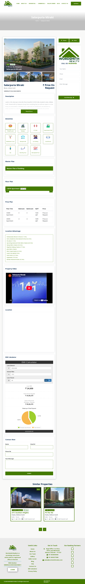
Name (7, 444)
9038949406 (72, 63)
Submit (29, 473)
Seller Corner (51, 3)
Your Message (9, 458)
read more (29, 111)
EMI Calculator (32, 569)
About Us (23, 3)
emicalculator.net (29, 431)
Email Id (32, 444)
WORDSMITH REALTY (13, 581)
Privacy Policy (32, 571)
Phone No (8, 451)
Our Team (32, 554)
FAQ (32, 564)
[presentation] (7, 190)
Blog (58, 3)
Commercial (41, 3)
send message (68, 97)
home (37, 21)
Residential (32, 3)
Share (64, 40)
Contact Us (64, 3)
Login (12, 570)
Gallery (32, 556)
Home (18, 3)
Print (75, 40)
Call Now (76, 3)
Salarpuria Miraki (45, 21)
